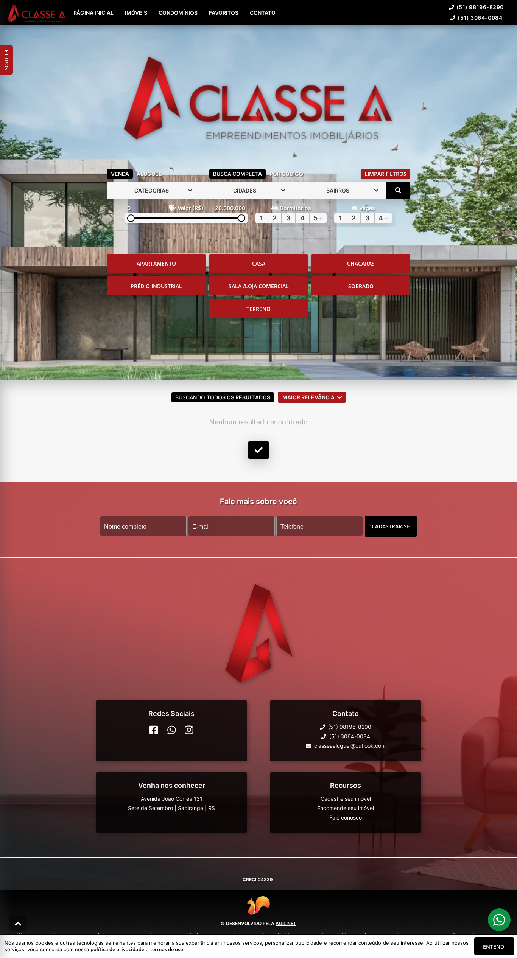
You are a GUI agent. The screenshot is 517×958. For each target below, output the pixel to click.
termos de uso (166, 949)
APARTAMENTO (156, 263)
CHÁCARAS (361, 263)
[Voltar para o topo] (18, 923)
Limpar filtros (385, 173)
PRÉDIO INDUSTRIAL (156, 286)
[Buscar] (398, 190)
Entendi (494, 946)
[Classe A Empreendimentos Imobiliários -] (258, 95)
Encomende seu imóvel (345, 808)
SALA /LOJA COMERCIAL (259, 286)
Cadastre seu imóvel (346, 798)
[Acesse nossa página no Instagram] (189, 730)
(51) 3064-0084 (480, 17)
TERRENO (258, 308)
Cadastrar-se (391, 526)
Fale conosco (345, 817)
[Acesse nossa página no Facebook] (153, 730)
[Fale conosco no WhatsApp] (171, 730)
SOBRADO (361, 286)
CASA (258, 263)
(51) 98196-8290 (480, 7)
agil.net (286, 923)
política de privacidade (117, 949)
